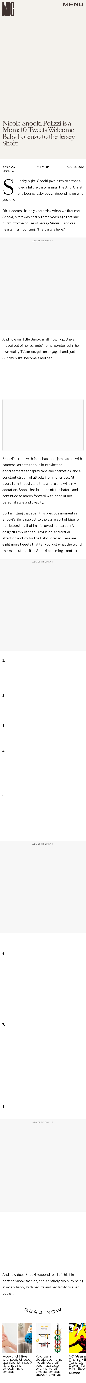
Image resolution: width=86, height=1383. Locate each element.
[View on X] (43, 425)
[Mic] (8, 9)
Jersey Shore (49, 223)
